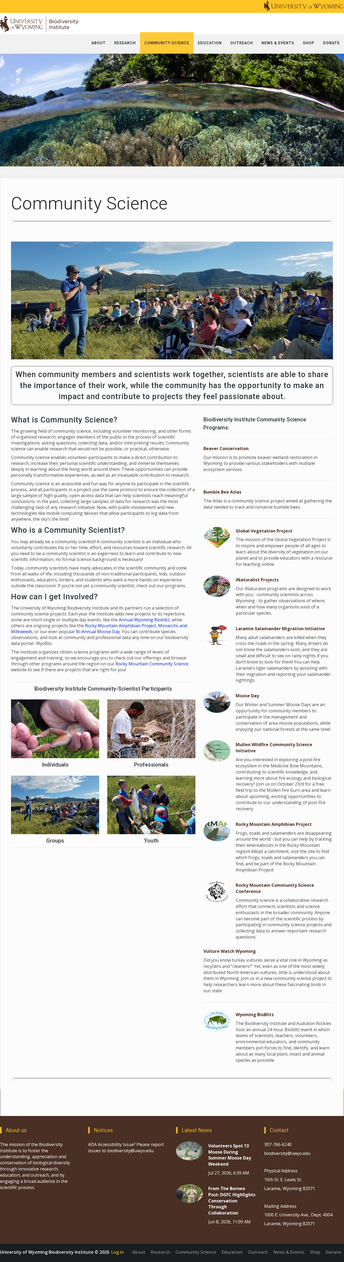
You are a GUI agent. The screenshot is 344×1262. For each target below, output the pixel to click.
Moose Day (247, 696)
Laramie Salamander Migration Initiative (280, 629)
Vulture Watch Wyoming (229, 951)
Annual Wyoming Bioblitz (144, 620)
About (138, 1252)
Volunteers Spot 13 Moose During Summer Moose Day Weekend (229, 1155)
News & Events (288, 1252)
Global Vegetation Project (264, 531)
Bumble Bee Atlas (222, 492)
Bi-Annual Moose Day (98, 631)
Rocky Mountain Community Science (152, 664)
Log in (117, 1252)
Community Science (195, 1252)
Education (232, 1252)
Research (160, 1252)
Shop (315, 1252)
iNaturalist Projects (257, 580)
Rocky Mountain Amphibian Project (120, 626)
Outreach (258, 1252)
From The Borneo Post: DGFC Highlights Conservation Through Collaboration (231, 1201)
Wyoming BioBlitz (255, 1014)
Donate (333, 1252)
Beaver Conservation (226, 448)
